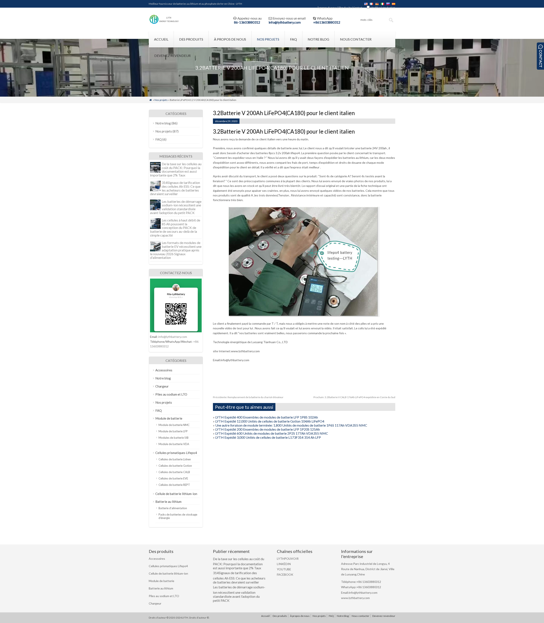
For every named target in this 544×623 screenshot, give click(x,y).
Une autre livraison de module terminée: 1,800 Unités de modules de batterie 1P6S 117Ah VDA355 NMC (291, 425)
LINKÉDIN (284, 564)
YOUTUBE (284, 569)
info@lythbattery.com (285, 22)
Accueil (161, 39)
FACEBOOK (285, 574)
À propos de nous (327, 7)
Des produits (191, 39)
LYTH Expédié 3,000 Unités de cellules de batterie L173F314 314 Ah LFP (268, 437)
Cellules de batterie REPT (174, 484)
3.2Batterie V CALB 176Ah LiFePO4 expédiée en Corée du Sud (354, 397)
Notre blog (318, 39)
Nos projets (268, 39)
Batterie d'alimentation (173, 508)
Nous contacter (355, 39)
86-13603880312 (247, 22)
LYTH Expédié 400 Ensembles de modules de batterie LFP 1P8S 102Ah (266, 417)
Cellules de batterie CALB (174, 472)
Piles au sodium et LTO (171, 394)
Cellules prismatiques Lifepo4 (176, 453)
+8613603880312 (326, 22)
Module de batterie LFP (173, 431)
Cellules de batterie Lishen (175, 459)
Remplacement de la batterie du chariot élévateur (248, 397)
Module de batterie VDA (174, 444)
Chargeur (162, 386)
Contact (357, 7)
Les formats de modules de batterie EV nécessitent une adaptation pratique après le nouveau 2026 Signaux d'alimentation (175, 250)
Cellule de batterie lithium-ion (176, 494)
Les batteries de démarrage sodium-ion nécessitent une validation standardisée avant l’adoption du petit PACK (175, 207)
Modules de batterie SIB (173, 437)
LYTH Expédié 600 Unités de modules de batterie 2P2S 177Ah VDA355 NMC (271, 433)
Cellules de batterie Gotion (175, 465)
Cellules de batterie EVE (173, 478)
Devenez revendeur (172, 56)
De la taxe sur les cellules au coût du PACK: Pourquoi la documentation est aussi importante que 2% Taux (175, 169)
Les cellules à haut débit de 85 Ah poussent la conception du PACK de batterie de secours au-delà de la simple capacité (175, 227)
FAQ (293, 39)
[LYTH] (164, 23)
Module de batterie (168, 418)
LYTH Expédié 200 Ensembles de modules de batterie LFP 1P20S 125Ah (267, 429)
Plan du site (345, 7)
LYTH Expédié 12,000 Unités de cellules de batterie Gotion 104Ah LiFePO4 (269, 421)
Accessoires (163, 370)
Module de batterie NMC (174, 425)
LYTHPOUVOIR (288, 558)
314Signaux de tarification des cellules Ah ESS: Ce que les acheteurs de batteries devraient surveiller (175, 188)
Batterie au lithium (168, 501)
